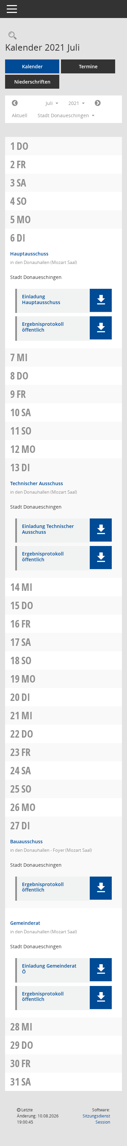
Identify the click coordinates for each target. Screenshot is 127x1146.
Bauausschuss (26, 841)
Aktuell (19, 115)
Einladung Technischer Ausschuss (48, 529)
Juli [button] (50, 103)
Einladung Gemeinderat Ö (49, 969)
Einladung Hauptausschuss (41, 299)
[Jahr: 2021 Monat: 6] (15, 103)
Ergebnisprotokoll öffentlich (43, 327)
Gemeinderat (25, 923)
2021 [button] (74, 103)
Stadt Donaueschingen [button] (64, 115)
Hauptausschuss (29, 253)
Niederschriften (32, 81)
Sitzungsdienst (96, 1119)
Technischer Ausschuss (36, 483)
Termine (88, 66)
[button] (101, 300)
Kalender (32, 66)
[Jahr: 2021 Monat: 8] (98, 103)
